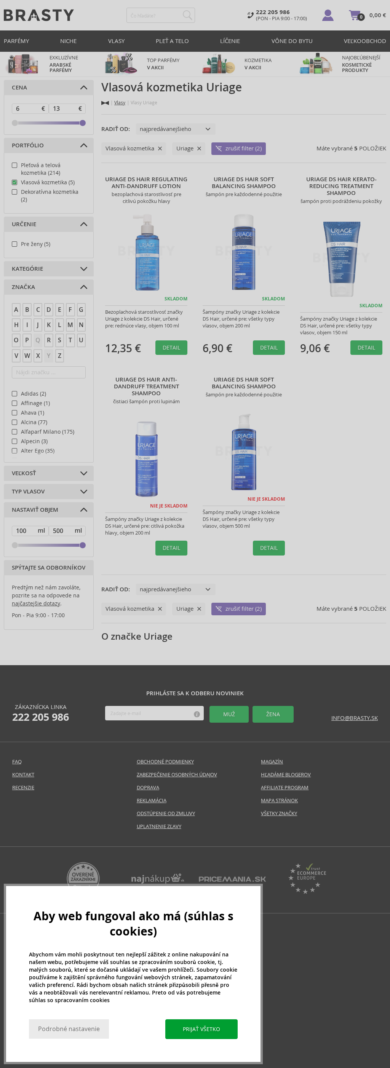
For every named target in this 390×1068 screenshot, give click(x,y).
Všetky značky (279, 813)
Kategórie (27, 269)
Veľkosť (24, 473)
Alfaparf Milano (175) (47, 431)
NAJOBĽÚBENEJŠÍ (362, 63)
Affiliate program (284, 787)
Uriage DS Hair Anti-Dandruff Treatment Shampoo (146, 386)
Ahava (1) (32, 412)
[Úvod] (105, 103)
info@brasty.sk (354, 718)
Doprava (148, 787)
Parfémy (16, 41)
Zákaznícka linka (40, 713)
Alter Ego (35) (37, 450)
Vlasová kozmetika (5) (48, 182)
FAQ (17, 761)
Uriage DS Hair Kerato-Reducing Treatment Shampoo (341, 186)
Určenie (24, 224)
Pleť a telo (172, 41)
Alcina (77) (34, 422)
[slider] (14, 123)
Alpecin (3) (34, 441)
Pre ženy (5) (35, 244)
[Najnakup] (157, 882)
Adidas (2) (33, 393)
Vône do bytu (292, 41)
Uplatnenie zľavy (159, 826)
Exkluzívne (64, 63)
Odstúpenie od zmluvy (166, 813)
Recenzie (23, 787)
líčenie (230, 41)
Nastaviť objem (35, 510)
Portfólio (28, 145)
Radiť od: (115, 129)
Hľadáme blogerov (286, 774)
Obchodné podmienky (165, 761)
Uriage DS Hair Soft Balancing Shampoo (244, 183)
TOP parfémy (163, 64)
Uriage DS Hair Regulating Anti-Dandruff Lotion (146, 183)
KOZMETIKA (258, 64)
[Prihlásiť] (328, 15)
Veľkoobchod (365, 41)
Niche (68, 41)
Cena (19, 87)
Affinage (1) (35, 403)
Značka (23, 287)
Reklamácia (151, 800)
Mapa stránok (279, 800)
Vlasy (116, 41)
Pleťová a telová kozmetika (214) (41, 169)
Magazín (272, 761)
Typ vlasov (28, 491)
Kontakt (23, 774)
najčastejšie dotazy (36, 603)
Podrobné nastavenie (69, 1029)
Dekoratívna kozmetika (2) (49, 195)
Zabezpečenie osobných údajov (177, 774)
